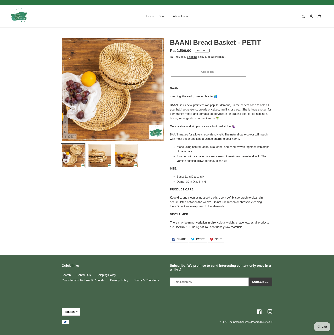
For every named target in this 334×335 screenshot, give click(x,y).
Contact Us (84, 275)
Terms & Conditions (146, 280)
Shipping (192, 56)
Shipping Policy (106, 275)
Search (66, 275)
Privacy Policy (119, 280)
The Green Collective (239, 322)
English (70, 311)
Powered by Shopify (261, 322)
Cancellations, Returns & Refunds (83, 280)
